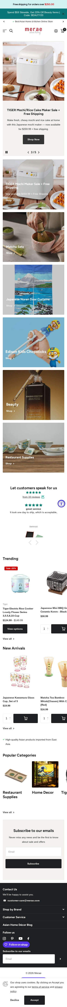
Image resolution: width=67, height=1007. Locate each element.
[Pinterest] (12, 938)
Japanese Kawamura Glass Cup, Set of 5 (18, 699)
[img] (33, 492)
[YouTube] (20, 938)
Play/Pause (9, 150)
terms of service (40, 986)
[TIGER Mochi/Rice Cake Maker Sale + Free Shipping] (33, 98)
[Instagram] (4, 938)
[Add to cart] (25, 718)
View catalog (5, 31)
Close (63, 14)
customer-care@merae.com (24, 900)
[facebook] (28, 938)
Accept (34, 1000)
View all (7, 638)
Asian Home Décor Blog (17, 924)
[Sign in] (56, 31)
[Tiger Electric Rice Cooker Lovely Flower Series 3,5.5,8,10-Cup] (20, 582)
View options (15, 628)
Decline (14, 1000)
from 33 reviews (31, 497)
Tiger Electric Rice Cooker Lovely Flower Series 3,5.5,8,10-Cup (18, 612)
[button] (4, 21)
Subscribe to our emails (17, 951)
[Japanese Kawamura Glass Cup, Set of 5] (20, 671)
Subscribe (33, 863)
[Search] (11, 31)
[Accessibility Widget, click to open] (61, 503)
